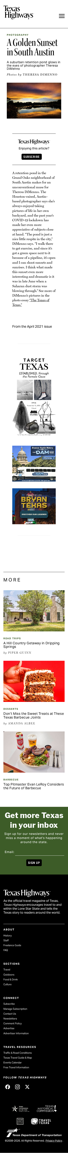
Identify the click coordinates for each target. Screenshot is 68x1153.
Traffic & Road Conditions (17, 1052)
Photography (18, 34)
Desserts (10, 709)
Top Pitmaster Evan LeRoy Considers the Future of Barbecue (33, 786)
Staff (6, 940)
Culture (7, 984)
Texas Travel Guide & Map (17, 1057)
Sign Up (34, 863)
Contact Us (9, 1013)
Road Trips (12, 638)
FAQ (5, 950)
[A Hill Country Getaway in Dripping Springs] (34, 630)
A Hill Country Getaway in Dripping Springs (31, 645)
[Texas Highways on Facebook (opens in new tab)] (7, 1087)
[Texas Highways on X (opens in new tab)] (27, 1087)
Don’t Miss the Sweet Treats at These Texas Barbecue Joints (33, 715)
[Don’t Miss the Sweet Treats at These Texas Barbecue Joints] (34, 700)
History (7, 935)
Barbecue (11, 779)
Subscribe (31, 157)
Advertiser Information (16, 1033)
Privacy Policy (54, 1140)
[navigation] (62, 16)
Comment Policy (12, 1023)
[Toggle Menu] (62, 16)
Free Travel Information (16, 1067)
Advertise (8, 1028)
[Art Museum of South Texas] (34, 437)
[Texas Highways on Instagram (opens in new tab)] (17, 1087)
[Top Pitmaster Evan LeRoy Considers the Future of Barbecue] (34, 771)
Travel (6, 969)
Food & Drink (10, 979)
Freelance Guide (12, 945)
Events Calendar (12, 1062)
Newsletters (10, 1018)
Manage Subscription (15, 1008)
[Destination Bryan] (34, 522)
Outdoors (8, 974)
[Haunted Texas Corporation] (34, 479)
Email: (9, 852)
